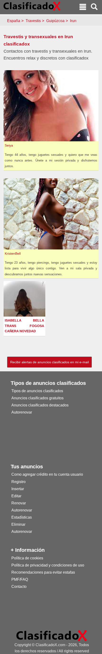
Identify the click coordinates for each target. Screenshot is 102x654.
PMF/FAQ (19, 579)
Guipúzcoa (55, 21)
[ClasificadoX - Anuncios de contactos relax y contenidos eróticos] (51, 635)
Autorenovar (21, 412)
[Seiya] (52, 106)
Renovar (18, 503)
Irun (73, 21)
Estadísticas (21, 517)
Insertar (17, 489)
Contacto (19, 587)
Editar (16, 496)
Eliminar (18, 524)
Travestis (33, 21)
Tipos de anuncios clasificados (37, 391)
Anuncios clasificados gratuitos (37, 398)
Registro (18, 482)
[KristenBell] (52, 214)
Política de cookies (27, 558)
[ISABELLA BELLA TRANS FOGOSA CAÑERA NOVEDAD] (25, 310)
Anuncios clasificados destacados (40, 405)
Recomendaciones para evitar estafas (43, 572)
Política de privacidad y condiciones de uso (47, 565)
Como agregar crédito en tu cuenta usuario (47, 474)
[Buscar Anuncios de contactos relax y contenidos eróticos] (94, 7)
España (13, 21)
